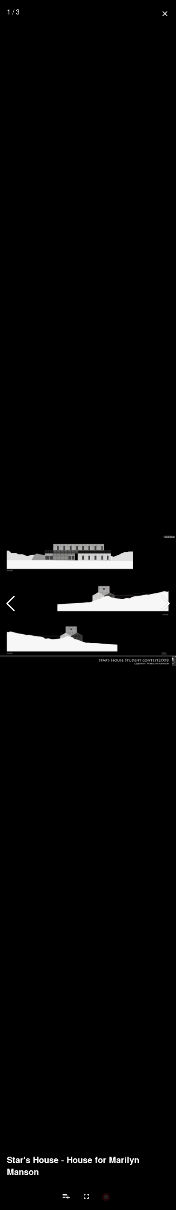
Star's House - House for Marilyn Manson (73, 1165)
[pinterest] (106, 1197)
